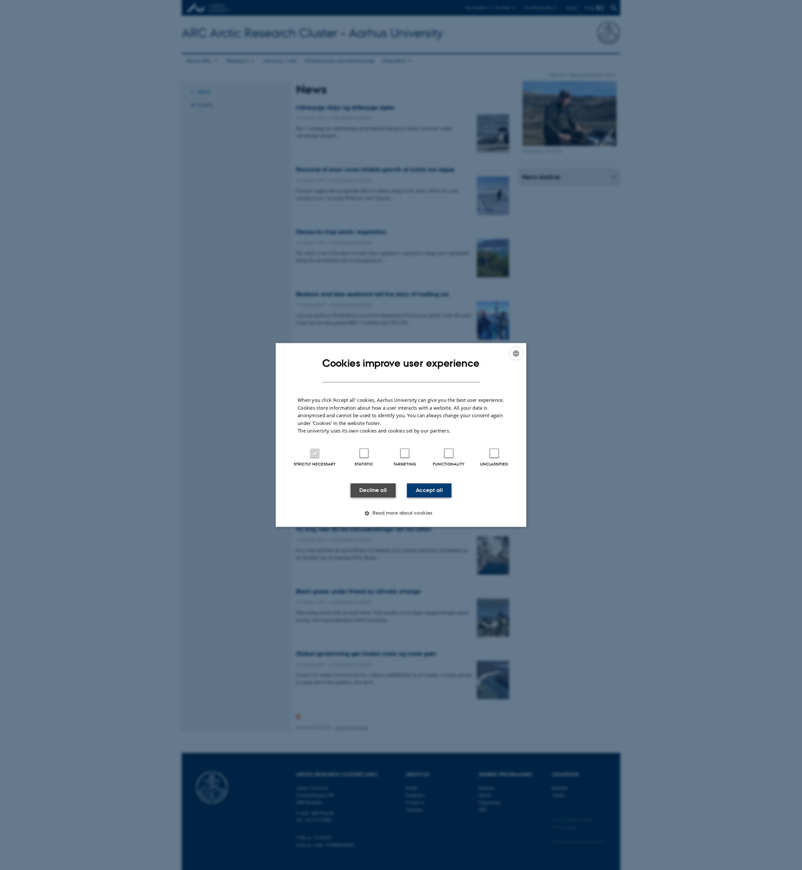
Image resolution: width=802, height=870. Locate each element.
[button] (401, 513)
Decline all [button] (373, 490)
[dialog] (401, 435)
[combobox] (516, 353)
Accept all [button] (429, 490)
